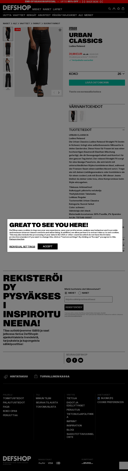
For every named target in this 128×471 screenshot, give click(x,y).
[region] (64, 235)
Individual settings (22, 246)
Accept (47, 246)
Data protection (16, 239)
